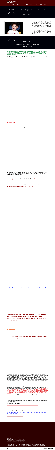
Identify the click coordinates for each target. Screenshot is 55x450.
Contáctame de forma (11, 442)
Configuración (45, 448)
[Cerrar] (53, 448)
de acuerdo (50, 448)
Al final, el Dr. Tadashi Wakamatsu (16, 334)
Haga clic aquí (11, 122)
